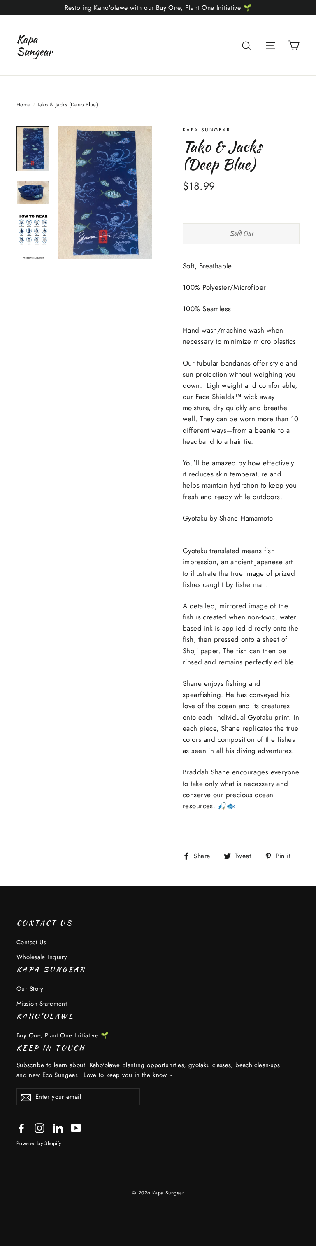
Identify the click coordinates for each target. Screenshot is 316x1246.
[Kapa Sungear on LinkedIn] (58, 1127)
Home (23, 104)
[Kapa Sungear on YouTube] (76, 1127)
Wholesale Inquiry (41, 957)
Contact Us (31, 942)
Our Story (30, 988)
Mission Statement (41, 1003)
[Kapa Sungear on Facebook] (21, 1127)
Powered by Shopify (38, 1143)
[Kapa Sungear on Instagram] (39, 1127)
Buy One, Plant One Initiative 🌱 (62, 1035)
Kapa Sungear (34, 45)
